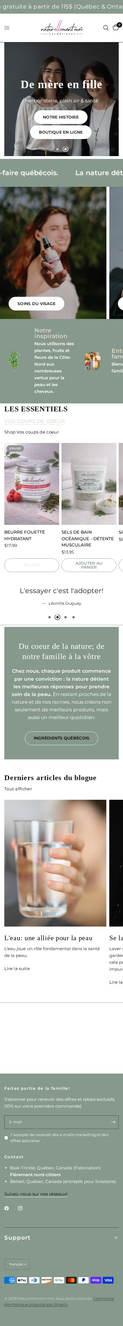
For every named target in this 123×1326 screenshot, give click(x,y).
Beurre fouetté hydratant (24, 535)
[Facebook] (10, 1208)
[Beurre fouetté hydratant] (31, 484)
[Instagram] (24, 1208)
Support (17, 1237)
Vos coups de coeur (34, 421)
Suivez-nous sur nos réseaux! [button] (36, 1194)
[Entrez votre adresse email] (113, 1122)
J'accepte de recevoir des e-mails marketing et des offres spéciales (59, 1137)
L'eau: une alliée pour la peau (48, 982)
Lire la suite (17, 1012)
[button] (72, 130)
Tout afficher (18, 833)
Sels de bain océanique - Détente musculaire (87, 538)
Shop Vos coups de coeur (31, 432)
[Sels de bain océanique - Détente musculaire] (88, 484)
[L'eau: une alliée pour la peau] (55, 907)
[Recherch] (106, 28)
